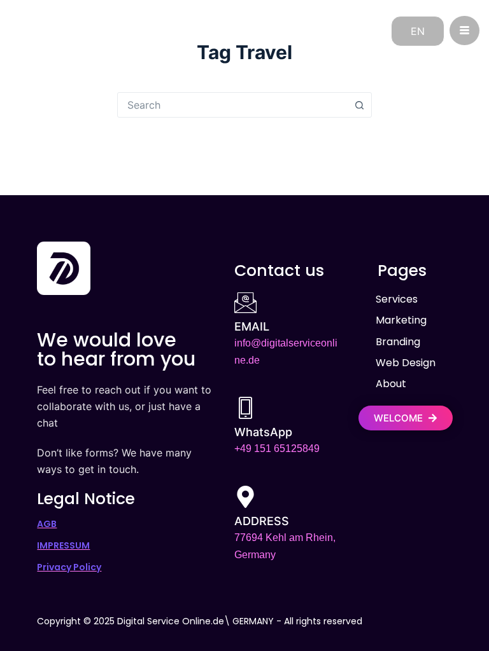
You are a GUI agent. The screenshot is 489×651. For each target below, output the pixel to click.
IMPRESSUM (63, 545)
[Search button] (359, 105)
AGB (47, 523)
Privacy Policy (69, 567)
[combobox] (232, 105)
